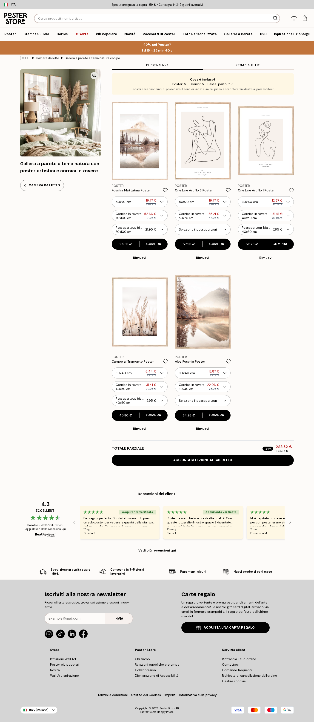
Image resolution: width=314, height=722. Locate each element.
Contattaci (230, 664)
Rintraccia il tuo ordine (239, 659)
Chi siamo (142, 659)
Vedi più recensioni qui (157, 550)
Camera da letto (47, 58)
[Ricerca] (275, 18)
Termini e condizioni (112, 695)
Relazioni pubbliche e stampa (157, 664)
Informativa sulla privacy (198, 695)
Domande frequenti (237, 670)
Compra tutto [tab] (248, 65)
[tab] (293, 18)
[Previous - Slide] (74, 522)
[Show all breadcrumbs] (25, 58)
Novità (55, 670)
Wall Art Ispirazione (64, 675)
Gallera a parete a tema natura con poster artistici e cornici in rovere (92, 58)
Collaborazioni (146, 670)
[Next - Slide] (290, 522)
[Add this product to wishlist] (165, 190)
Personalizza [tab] (157, 65)
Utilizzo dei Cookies (146, 695)
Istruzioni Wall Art (63, 659)
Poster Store (167, 708)
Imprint (170, 695)
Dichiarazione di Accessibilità (157, 675)
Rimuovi (139, 258)
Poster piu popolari (64, 664)
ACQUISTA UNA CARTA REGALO (229, 628)
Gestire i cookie (234, 681)
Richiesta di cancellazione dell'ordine (249, 675)
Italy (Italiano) (39, 710)
